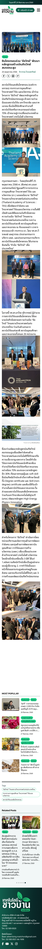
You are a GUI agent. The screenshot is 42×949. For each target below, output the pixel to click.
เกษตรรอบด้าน (27, 717)
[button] (16, 882)
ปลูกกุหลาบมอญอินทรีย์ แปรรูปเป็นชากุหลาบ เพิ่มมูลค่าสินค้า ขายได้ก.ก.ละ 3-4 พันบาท (30, 729)
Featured (25, 699)
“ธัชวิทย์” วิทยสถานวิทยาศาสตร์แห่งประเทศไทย (19, 789)
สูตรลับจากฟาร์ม (27, 742)
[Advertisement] (21, 23)
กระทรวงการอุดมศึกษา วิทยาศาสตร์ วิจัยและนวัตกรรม (18, 794)
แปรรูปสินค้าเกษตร (28, 721)
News (5, 56)
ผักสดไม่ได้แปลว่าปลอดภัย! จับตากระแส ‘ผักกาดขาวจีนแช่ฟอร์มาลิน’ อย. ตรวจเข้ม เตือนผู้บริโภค (31, 843)
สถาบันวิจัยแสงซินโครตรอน (12, 799)
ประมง (33, 760)
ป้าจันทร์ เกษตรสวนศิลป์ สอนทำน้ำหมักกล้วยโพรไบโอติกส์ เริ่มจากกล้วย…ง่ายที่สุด (30, 750)
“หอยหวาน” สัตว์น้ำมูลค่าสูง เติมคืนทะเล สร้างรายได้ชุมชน (30, 767)
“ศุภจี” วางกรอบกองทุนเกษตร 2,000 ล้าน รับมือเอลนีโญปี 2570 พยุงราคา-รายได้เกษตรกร (30, 707)
